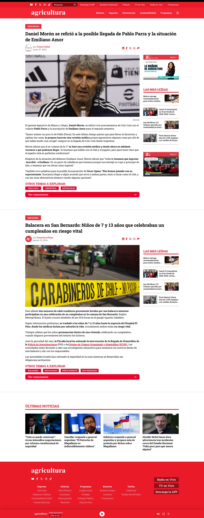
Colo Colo (41, 490)
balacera (33, 370)
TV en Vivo (140, 5)
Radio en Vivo (156, 5)
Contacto (107, 494)
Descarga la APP (87, 4)
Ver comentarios (38, 194)
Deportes (113, 12)
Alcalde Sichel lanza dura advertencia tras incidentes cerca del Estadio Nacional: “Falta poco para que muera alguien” (157, 443)
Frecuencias (173, 5)
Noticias (100, 12)
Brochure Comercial (108, 5)
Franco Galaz (43, 46)
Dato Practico (64, 490)
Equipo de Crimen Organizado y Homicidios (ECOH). (98, 344)
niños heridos (69, 370)
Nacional (33, 217)
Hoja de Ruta (85, 502)
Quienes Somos (107, 490)
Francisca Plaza (45, 237)
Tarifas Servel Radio (131, 494)
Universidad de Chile (41, 498)
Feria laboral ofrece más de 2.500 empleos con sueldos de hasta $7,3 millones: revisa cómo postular (168, 137)
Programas (166, 12)
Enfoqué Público (86, 498)
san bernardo (89, 370)
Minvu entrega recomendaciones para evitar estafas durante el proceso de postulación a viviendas (152, 98)
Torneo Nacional (42, 502)
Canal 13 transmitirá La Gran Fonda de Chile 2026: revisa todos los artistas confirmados (168, 111)
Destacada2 (68, 188)
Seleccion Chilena (42, 494)
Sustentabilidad (148, 12)
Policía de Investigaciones (42, 344)
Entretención (128, 12)
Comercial (131, 490)
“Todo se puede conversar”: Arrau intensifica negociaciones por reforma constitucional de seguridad (43, 441)
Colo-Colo (33, 188)
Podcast (126, 5)
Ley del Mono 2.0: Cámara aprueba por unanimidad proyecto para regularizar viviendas (152, 124)
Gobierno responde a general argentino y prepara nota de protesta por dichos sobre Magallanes (119, 441)
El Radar (86, 494)
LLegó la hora (85, 490)
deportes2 (50, 188)
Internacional (65, 498)
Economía (65, 494)
